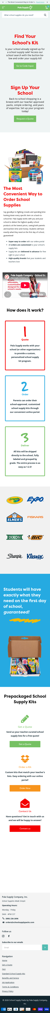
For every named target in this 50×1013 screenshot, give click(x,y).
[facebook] (8, 936)
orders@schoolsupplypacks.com (20, 922)
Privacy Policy (7, 991)
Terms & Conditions (10, 987)
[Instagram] (3, 936)
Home (4, 960)
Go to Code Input (25, 65)
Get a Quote (25, 744)
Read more (40, 2)
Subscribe (45, 947)
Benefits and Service (10, 978)
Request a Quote (25, 118)
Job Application (8, 982)
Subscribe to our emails (12, 942)
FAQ (4, 969)
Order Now (25, 788)
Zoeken (45, 15)
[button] (3, 2)
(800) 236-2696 (12, 918)
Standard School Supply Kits (13, 973)
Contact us (25, 828)
